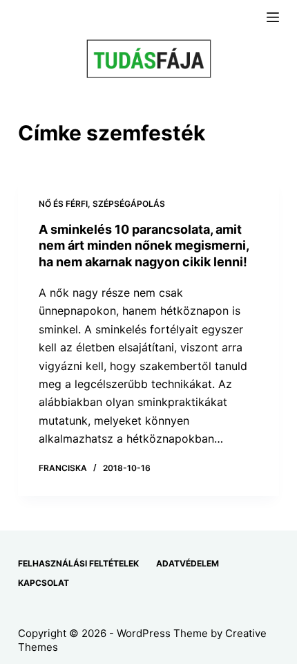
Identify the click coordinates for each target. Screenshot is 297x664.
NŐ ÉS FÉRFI (63, 204)
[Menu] (273, 17)
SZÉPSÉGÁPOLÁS (129, 204)
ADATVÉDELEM (187, 563)
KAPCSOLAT (43, 583)
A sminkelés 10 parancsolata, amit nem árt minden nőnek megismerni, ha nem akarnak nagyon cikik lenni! (144, 245)
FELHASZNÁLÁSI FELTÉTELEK (78, 563)
